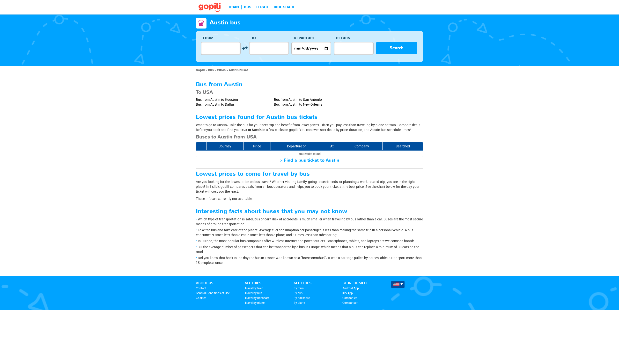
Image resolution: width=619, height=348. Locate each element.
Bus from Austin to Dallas (215, 104)
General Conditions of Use (213, 293)
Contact (201, 288)
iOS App (347, 293)
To (253, 38)
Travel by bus (253, 293)
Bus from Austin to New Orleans (298, 104)
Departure (304, 38)
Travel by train (254, 288)
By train (299, 288)
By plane (299, 302)
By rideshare (302, 298)
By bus (298, 293)
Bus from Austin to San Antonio (298, 99)
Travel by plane (255, 302)
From (208, 38)
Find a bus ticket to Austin (311, 160)
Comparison (350, 302)
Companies (349, 298)
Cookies (201, 298)
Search (397, 48)
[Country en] (398, 284)
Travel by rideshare (257, 298)
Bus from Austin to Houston (217, 99)
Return (343, 38)
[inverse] (245, 48)
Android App (350, 288)
